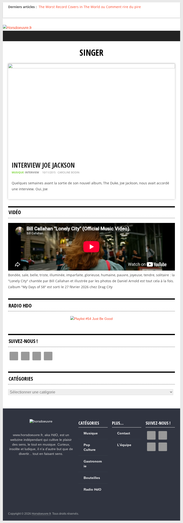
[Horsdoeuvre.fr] (91, 28)
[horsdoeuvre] (41, 421)
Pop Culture (90, 447)
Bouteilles (92, 478)
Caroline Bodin (68, 172)
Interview (32, 172)
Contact (123, 433)
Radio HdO (92, 489)
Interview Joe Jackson (43, 165)
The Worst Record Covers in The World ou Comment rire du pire (90, 7)
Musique (18, 172)
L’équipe (124, 445)
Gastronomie (93, 463)
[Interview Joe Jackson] (91, 67)
